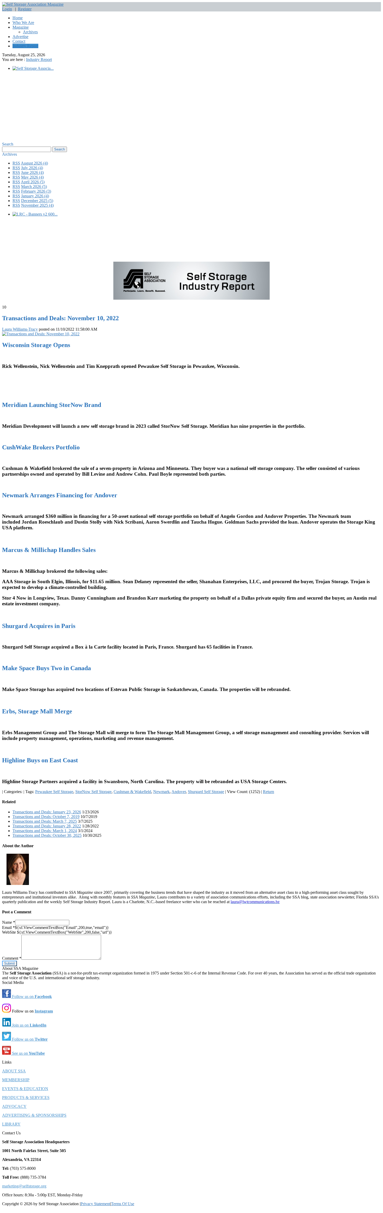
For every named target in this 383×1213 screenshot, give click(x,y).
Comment (11, 958)
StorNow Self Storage (93, 791)
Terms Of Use (122, 1204)
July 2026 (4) (32, 168)
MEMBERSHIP (15, 1080)
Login (7, 9)
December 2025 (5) (37, 200)
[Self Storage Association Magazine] (33, 4)
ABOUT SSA (14, 1071)
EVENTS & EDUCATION (25, 1088)
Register (25, 9)
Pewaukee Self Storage (54, 791)
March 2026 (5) (34, 186)
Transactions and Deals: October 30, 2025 (47, 835)
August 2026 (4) (34, 163)
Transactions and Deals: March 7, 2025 (45, 821)
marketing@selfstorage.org (24, 1186)
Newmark (161, 791)
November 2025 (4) (37, 205)
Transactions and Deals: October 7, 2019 (46, 816)
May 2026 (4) (32, 177)
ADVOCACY (14, 1106)
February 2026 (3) (36, 191)
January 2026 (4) (35, 196)
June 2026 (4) (32, 172)
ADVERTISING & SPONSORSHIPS (34, 1115)
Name (8, 922)
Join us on (28, 1025)
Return (268, 791)
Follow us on (31, 996)
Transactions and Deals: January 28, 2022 (47, 826)
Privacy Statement (95, 1204)
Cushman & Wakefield (132, 791)
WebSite (9, 932)
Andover (178, 791)
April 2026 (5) (33, 182)
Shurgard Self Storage (206, 791)
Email (8, 927)
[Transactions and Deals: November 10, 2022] (40, 334)
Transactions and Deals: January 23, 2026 (47, 812)
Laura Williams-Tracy (20, 329)
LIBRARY (11, 1124)
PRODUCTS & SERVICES (26, 1097)
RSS (16, 163)
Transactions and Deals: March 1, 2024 (45, 830)
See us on (28, 1053)
